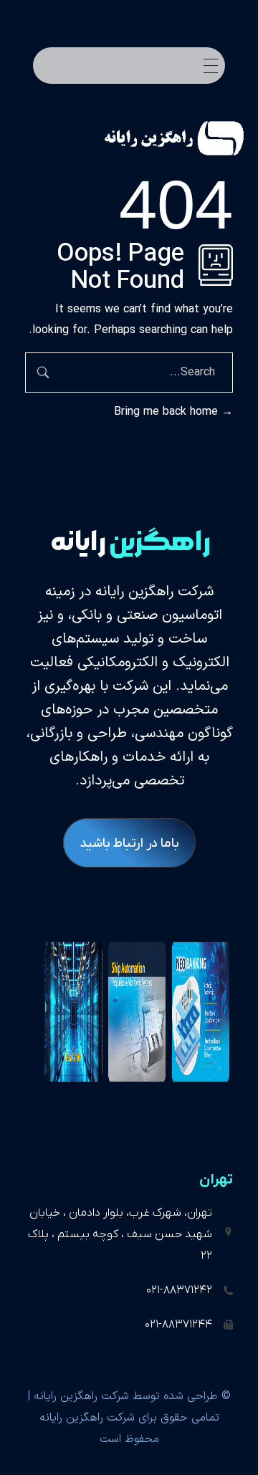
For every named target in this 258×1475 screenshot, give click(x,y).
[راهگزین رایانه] (156, 138)
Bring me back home (167, 412)
